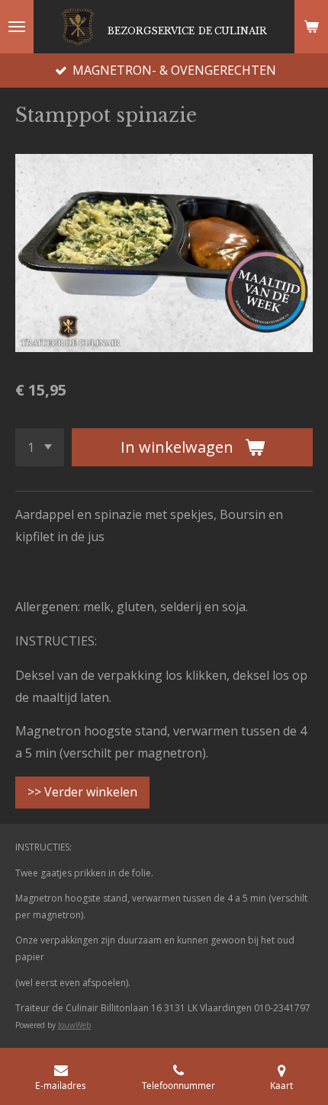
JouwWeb (74, 1025)
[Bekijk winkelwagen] (311, 26)
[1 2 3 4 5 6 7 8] (39, 447)
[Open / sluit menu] (17, 26)
